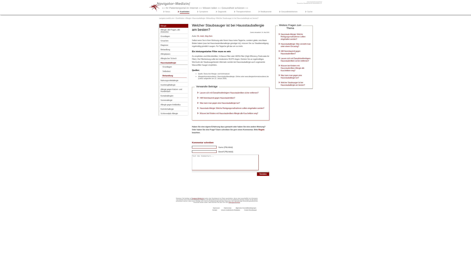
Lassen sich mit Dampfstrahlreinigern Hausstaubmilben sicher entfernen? (229, 93)
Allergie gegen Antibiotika (170, 105)
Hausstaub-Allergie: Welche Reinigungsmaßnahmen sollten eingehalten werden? (232, 108)
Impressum (216, 208)
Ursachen (164, 41)
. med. (204, 36)
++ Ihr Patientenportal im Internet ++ (205, 8)
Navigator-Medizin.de (198, 198)
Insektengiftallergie (168, 85)
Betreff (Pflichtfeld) (225, 152)
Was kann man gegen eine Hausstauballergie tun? (220, 103)
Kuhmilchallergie (167, 109)
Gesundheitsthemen (289, 12)
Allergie (163, 26)
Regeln (261, 130)
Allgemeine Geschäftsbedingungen (246, 208)
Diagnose (164, 45)
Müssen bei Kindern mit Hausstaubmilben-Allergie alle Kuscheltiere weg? (229, 113)
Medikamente (266, 12)
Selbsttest (166, 71)
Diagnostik (222, 12)
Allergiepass (165, 54)
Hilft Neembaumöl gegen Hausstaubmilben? (217, 98)
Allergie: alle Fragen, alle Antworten (170, 31)
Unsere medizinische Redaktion (230, 210)
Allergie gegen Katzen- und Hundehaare (171, 90)
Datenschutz (227, 208)
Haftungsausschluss (234, 202)
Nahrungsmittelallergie (169, 80)
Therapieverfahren (243, 12)
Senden (263, 174)
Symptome (203, 12)
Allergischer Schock (169, 58)
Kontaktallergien (167, 96)
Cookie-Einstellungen (250, 210)
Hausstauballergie (168, 63)
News (167, 12)
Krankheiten (184, 12)
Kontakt (214, 210)
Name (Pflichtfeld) (225, 147)
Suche (309, 12)
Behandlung (165, 49)
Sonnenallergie (166, 100)
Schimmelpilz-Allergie (169, 113)
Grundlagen (165, 36)
